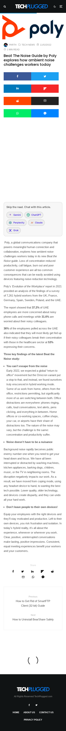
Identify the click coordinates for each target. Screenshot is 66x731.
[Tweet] (45, 76)
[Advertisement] (33, 165)
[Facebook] (29, 705)
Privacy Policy (33, 720)
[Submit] (17, 101)
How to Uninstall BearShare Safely (33, 617)
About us (29, 712)
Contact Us (46, 712)
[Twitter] (36, 705)
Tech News (28, 45)
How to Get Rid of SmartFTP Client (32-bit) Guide (33, 601)
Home (16, 712)
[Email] (45, 101)
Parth (12, 45)
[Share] (17, 76)
